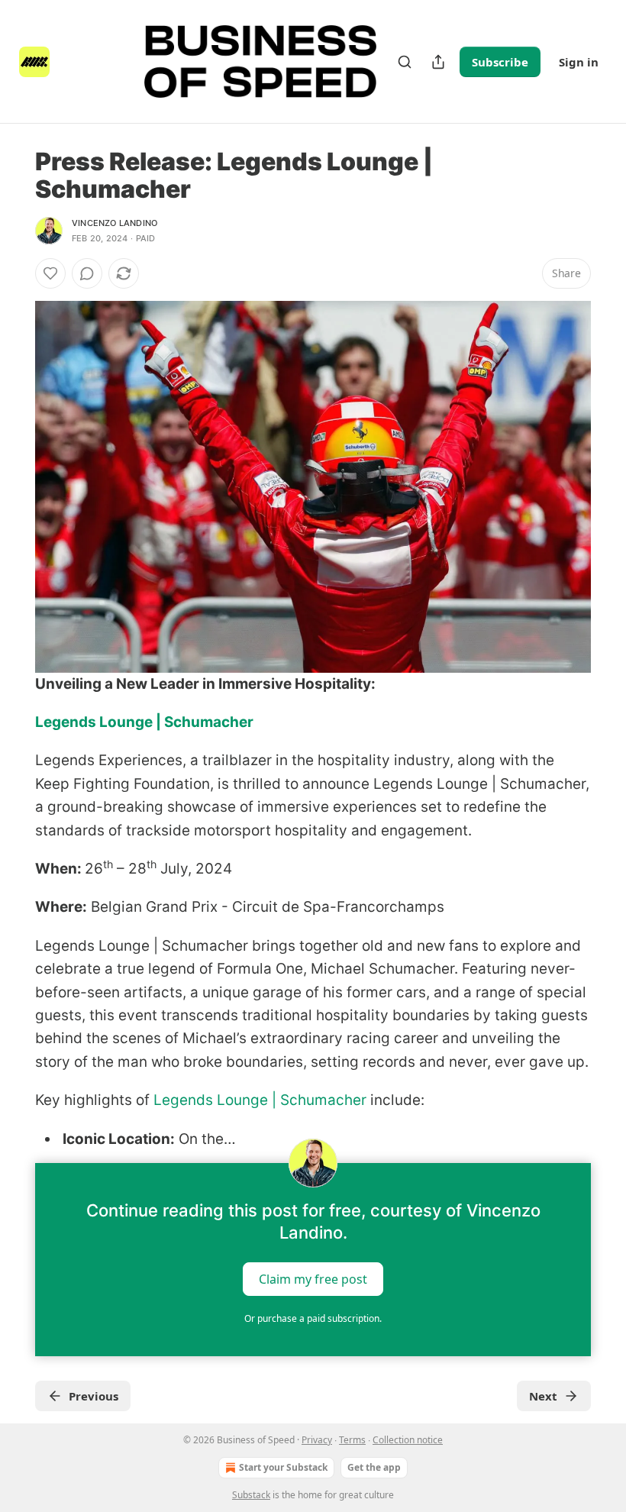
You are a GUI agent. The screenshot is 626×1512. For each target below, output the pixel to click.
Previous (93, 1396)
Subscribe (500, 61)
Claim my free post (313, 1279)
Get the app (374, 1467)
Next (543, 1396)
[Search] (404, 62)
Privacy (317, 1439)
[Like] (50, 273)
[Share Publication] (438, 62)
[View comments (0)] (87, 273)
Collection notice (408, 1439)
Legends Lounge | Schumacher (144, 722)
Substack (251, 1494)
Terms (352, 1439)
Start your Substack (283, 1467)
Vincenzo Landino (114, 223)
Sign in (579, 61)
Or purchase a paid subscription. (313, 1318)
